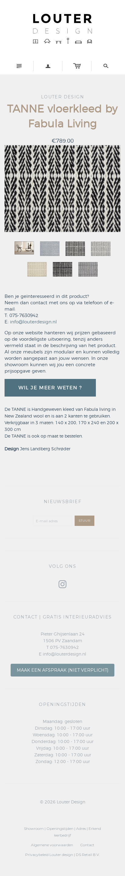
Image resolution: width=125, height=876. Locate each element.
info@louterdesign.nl (33, 322)
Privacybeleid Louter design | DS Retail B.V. (62, 854)
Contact (87, 845)
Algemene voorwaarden (52, 845)
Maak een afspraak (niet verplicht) (62, 670)
